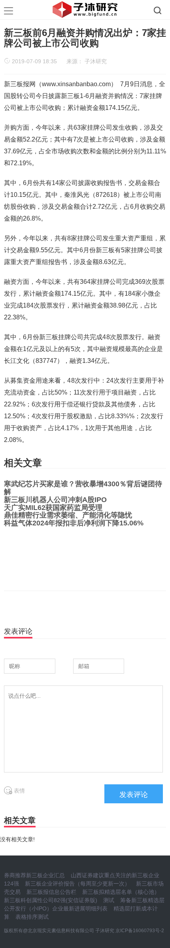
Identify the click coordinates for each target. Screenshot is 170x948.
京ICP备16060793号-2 (139, 930)
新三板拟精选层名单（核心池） (121, 892)
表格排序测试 (32, 917)
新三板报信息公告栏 (51, 892)
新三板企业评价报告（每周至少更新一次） (77, 883)
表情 (18, 790)
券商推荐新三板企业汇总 (34, 875)
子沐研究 (96, 61)
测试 (108, 900)
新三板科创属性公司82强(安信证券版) (50, 900)
